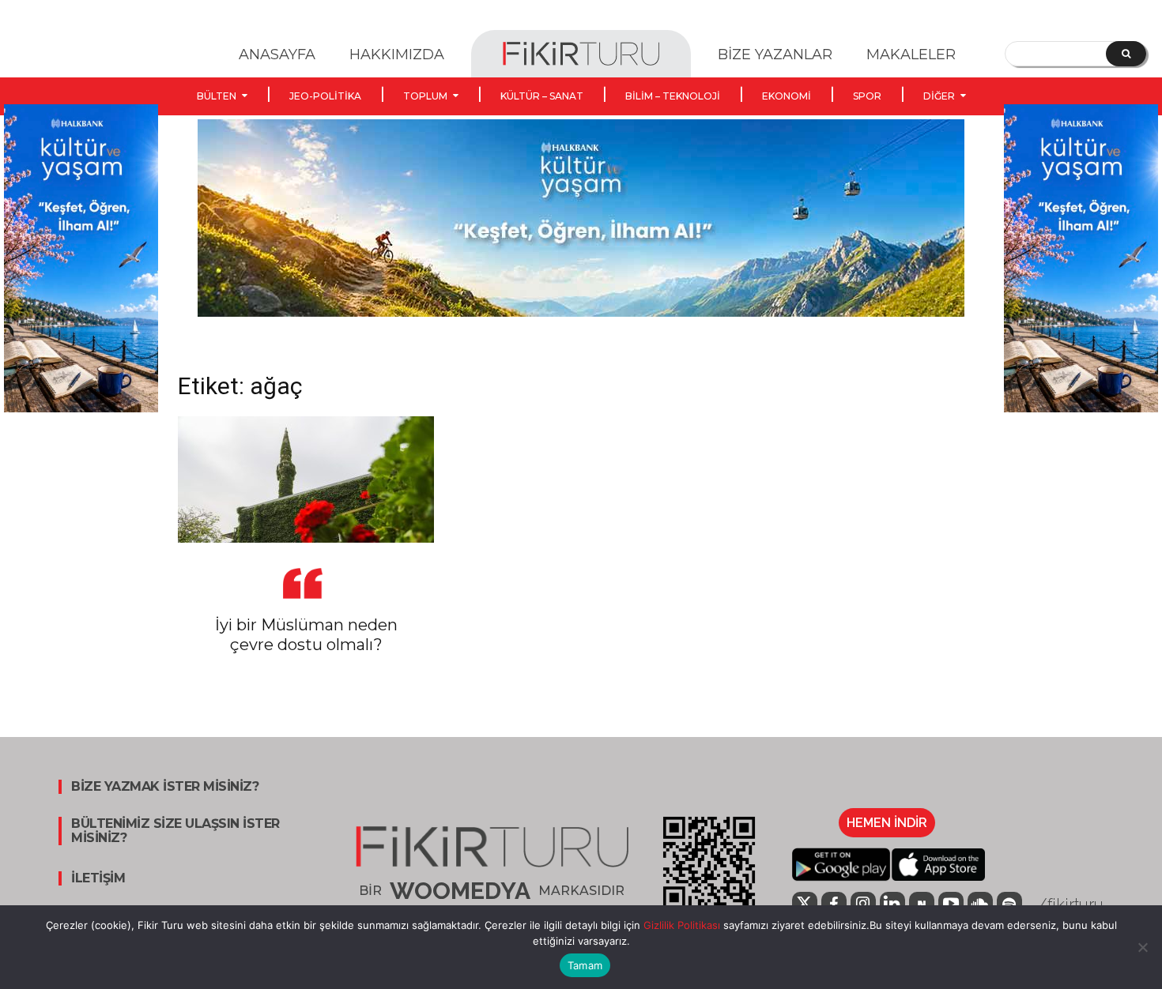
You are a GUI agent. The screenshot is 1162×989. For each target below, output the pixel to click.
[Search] (1126, 53)
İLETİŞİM (98, 878)
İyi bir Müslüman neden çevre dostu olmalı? (306, 634)
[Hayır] (1142, 947)
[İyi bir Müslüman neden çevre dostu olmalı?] (306, 479)
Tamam (585, 965)
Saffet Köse (204, 673)
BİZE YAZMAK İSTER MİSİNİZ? (164, 787)
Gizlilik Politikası (680, 925)
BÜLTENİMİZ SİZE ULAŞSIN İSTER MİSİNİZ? (175, 831)
